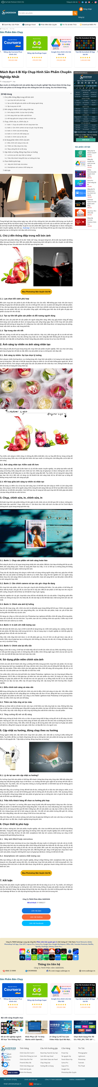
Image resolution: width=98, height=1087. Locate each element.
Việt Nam (37, 1084)
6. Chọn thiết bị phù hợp (11, 161)
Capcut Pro (30, 944)
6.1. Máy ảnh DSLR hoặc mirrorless (16, 164)
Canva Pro (38, 944)
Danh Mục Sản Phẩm (11, 25)
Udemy (51, 946)
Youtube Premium (80, 944)
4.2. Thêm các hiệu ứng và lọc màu (16, 146)
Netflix (90, 944)
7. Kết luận (6, 170)
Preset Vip (64, 1053)
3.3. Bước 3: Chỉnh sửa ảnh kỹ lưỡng (16, 131)
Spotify (38, 946)
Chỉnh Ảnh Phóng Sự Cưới (28, 1056)
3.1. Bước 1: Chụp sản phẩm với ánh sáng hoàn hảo (21, 124)
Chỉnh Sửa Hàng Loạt (27, 1066)
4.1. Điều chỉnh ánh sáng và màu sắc (16, 143)
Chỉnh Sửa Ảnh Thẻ (26, 1059)
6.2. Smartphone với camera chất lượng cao (19, 167)
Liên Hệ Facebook (36, 923)
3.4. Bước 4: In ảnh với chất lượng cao (17, 134)
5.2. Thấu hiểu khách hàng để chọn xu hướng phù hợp (22, 158)
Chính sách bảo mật (30, 1079)
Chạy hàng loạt (45, 1063)
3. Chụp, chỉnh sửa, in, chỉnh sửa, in (15, 122)
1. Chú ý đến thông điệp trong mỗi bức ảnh (18, 97)
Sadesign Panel (30, 25)
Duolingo (44, 946)
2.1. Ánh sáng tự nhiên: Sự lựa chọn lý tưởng (19, 112)
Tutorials (81, 1063)
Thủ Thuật (81, 1066)
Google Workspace (58, 944)
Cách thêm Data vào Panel (49, 1059)
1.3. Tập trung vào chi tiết (13, 106)
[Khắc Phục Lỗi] (36, 1027)
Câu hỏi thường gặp (49, 1048)
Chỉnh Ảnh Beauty (26, 1072)
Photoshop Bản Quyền (68, 1072)
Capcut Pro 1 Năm (10, 2)
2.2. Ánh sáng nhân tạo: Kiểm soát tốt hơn (18, 115)
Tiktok (7, 1063)
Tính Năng (24, 1048)
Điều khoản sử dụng (10, 1079)
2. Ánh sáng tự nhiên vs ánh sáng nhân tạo (18, 109)
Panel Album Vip (66, 1059)
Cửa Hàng (65, 1048)
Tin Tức (81, 1048)
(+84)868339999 (80, 1079)
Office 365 (70, 944)
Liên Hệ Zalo (36, 911)
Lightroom (81, 1056)
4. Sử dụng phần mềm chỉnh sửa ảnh (16, 140)
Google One (47, 944)
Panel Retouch (81, 942)
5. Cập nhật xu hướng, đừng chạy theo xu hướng (20, 152)
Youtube (7, 1060)
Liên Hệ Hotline (36, 917)
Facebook (8, 1054)
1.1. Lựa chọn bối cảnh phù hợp (15, 100)
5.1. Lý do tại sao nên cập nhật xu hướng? (18, 155)
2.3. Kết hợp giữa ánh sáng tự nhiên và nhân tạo (20, 118)
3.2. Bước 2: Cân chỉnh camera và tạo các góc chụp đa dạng (24, 128)
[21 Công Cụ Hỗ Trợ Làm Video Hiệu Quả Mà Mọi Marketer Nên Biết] (60, 1027)
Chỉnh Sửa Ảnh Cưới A (27, 1053)
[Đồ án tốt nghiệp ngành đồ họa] (12, 1027)
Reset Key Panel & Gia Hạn (49, 1053)
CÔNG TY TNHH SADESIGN (53, 1079)
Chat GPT (22, 944)
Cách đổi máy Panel (46, 1056)
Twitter (7, 1065)
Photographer (82, 1053)
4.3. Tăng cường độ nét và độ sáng (16, 149)
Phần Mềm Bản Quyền (49, 25)
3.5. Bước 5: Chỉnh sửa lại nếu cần (16, 137)
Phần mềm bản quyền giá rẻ (47, 942)
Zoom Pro (58, 946)
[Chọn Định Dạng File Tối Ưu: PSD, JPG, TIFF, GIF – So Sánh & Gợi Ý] (85, 1027)
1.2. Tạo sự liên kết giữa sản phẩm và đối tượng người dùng (24, 103)
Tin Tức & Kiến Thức (69, 25)
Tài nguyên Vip (66, 1056)
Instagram (8, 1057)
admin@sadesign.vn (14, 1084)
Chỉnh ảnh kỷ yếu (25, 1069)
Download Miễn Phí (89, 25)
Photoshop (81, 1059)
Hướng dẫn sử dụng (46, 1066)
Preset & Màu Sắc (25, 1063)
